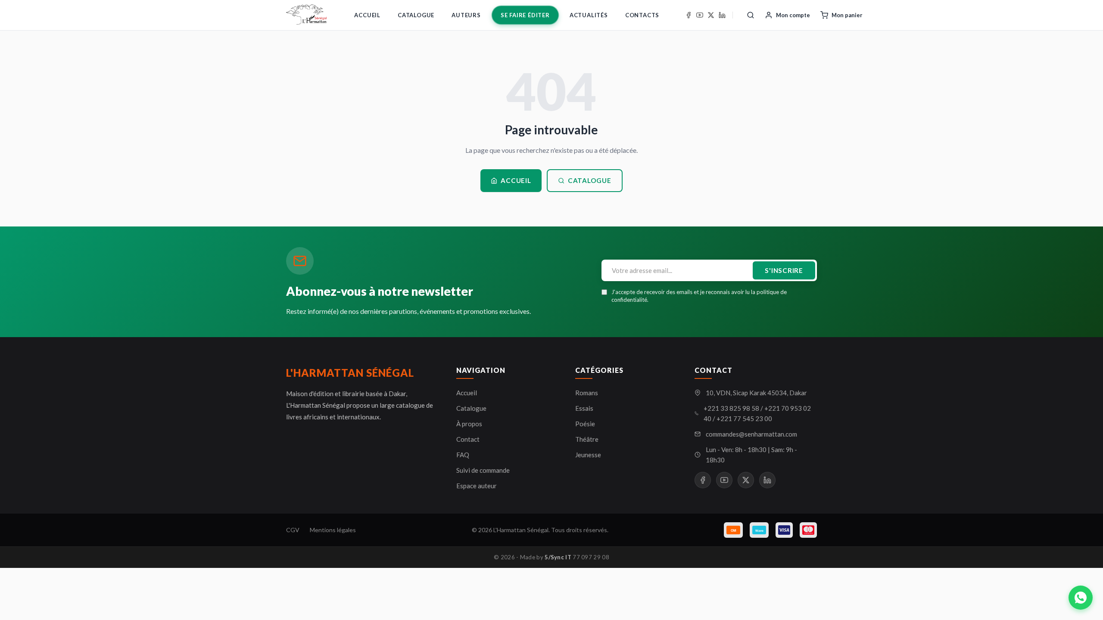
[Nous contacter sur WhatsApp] (1081, 598)
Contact (468, 439)
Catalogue (416, 15)
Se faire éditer (525, 15)
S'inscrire (784, 270)
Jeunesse (588, 455)
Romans (586, 393)
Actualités (589, 15)
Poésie (585, 424)
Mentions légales (333, 529)
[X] (710, 15)
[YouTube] (699, 15)
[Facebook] (688, 15)
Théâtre (586, 439)
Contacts (642, 15)
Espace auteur (476, 486)
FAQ (462, 455)
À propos (469, 424)
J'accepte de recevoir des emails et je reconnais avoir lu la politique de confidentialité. (699, 295)
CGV (292, 529)
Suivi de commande (483, 470)
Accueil (367, 15)
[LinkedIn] (722, 15)
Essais (584, 408)
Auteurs (466, 15)
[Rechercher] (750, 15)
